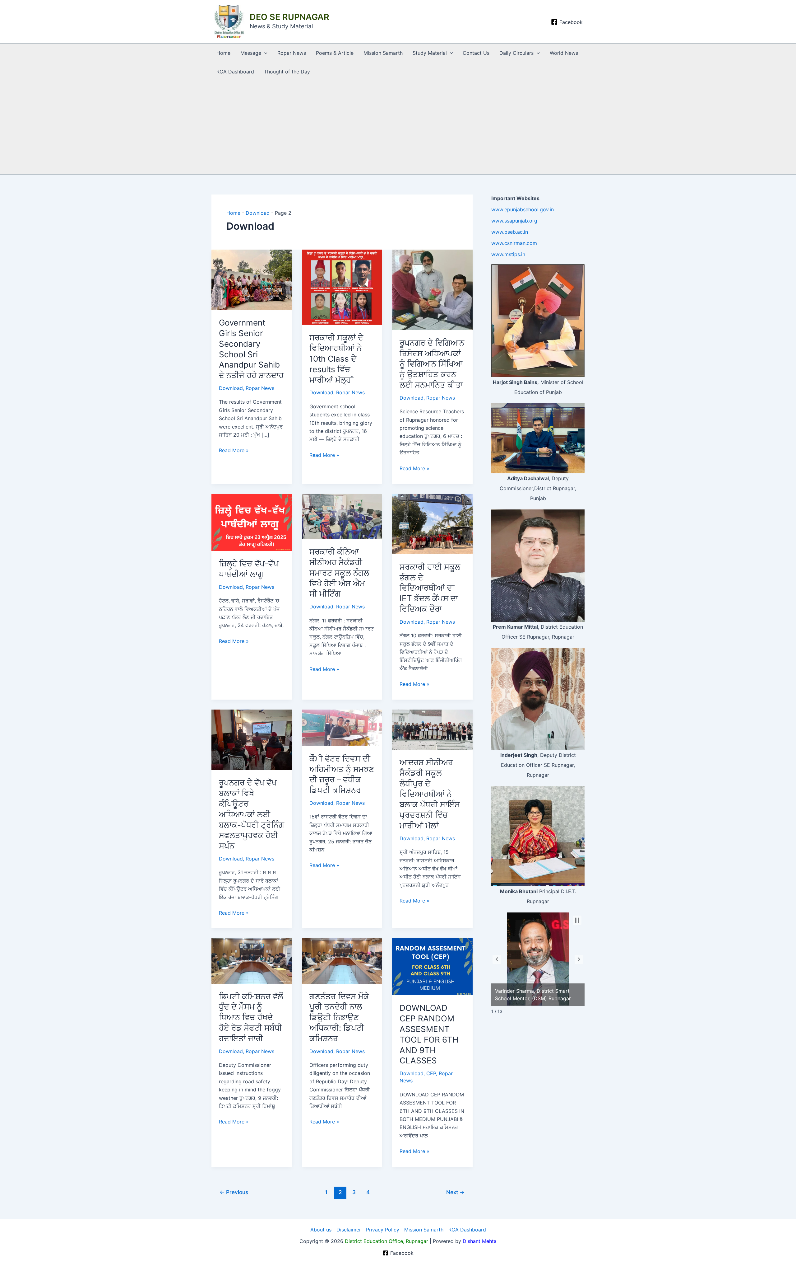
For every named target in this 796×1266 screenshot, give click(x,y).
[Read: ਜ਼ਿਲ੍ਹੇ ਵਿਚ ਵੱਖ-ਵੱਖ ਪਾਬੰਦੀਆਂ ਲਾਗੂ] (251, 522)
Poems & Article (335, 53)
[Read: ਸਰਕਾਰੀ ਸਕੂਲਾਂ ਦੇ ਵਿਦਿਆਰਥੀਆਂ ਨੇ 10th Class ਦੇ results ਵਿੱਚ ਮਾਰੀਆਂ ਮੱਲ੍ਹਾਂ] (342, 287)
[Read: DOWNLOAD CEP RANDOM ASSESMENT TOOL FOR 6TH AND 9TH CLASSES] (432, 966)
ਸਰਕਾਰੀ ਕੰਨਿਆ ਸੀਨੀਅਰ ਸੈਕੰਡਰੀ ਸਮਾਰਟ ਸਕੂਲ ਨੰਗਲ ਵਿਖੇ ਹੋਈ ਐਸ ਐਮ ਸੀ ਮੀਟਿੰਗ (339, 572)
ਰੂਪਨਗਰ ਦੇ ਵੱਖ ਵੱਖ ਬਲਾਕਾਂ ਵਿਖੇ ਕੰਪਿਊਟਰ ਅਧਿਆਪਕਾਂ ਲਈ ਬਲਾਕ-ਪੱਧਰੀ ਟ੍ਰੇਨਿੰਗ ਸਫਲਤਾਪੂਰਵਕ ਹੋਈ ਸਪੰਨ (251, 814)
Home (223, 53)
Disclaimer (348, 1229)
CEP (431, 1073)
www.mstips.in (508, 254)
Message (250, 53)
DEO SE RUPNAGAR (289, 17)
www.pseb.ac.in (509, 232)
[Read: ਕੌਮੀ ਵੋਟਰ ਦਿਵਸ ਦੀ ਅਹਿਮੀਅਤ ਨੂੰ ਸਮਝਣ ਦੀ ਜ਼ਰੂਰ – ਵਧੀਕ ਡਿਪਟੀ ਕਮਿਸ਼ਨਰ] (342, 727)
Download (258, 213)
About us (320, 1229)
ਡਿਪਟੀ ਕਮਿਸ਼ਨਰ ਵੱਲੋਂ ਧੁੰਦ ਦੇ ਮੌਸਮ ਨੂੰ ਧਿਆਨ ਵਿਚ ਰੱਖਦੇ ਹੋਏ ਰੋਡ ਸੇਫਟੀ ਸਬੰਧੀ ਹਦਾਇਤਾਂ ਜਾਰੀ (251, 1017)
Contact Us (476, 53)
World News (564, 53)
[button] (264, 53)
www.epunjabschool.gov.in (522, 209)
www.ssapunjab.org (514, 221)
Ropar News (291, 53)
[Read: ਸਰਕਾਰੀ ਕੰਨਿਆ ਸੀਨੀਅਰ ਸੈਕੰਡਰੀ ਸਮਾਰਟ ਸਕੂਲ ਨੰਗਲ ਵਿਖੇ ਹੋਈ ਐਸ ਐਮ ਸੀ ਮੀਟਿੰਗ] (342, 516)
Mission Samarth (383, 53)
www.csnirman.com (514, 243)
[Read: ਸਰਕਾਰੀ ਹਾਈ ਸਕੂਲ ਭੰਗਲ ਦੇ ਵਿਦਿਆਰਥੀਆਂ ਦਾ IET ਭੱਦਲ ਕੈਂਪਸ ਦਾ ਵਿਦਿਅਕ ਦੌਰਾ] (432, 523)
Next (455, 1192)
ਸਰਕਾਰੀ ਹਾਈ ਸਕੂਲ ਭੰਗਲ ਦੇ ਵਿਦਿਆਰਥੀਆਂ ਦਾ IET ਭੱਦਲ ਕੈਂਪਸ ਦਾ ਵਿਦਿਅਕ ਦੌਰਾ (430, 588)
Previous (234, 1192)
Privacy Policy (382, 1229)
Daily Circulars (516, 53)
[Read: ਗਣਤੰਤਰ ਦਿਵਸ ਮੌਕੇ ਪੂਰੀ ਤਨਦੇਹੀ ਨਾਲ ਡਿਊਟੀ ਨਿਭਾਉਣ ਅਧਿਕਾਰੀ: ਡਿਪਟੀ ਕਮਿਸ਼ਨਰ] (342, 960)
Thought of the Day (287, 71)
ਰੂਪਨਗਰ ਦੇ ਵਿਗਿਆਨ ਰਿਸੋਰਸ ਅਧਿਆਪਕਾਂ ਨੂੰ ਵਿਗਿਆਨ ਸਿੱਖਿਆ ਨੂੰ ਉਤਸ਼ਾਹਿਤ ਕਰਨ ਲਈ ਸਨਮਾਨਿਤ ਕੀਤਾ (432, 364)
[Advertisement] (398, 127)
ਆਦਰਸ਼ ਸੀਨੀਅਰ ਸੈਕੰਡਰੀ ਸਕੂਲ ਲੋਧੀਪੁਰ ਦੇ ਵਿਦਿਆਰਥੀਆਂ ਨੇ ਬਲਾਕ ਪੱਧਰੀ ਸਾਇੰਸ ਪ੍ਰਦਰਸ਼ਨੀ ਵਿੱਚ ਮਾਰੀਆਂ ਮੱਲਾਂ (430, 793)
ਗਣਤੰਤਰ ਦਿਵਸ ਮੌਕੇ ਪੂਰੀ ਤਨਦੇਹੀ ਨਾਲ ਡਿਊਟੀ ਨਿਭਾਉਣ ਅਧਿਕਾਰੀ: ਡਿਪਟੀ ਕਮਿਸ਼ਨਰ (339, 1017)
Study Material (430, 53)
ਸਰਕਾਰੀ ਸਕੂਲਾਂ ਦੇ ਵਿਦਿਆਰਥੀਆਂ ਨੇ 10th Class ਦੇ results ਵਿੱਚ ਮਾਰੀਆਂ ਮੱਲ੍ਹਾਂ (336, 358)
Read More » (234, 449)
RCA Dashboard (235, 71)
